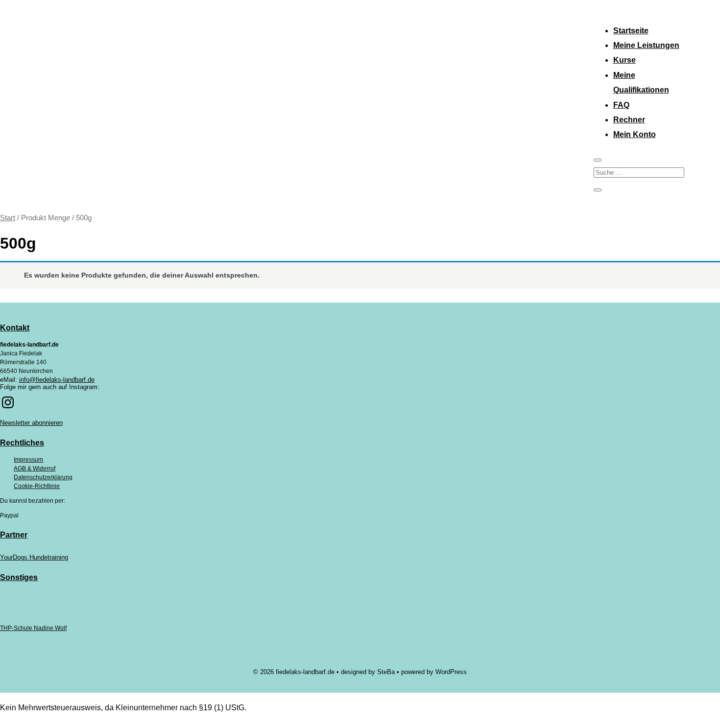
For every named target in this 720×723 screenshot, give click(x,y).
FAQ (621, 105)
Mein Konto (634, 134)
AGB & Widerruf (34, 468)
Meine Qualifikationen (641, 82)
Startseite (630, 30)
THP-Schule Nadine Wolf (33, 628)
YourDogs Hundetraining (34, 557)
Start (7, 218)
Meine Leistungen (646, 45)
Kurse (624, 60)
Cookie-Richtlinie (37, 486)
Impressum (28, 459)
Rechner (629, 120)
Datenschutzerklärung (43, 477)
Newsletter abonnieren (31, 422)
